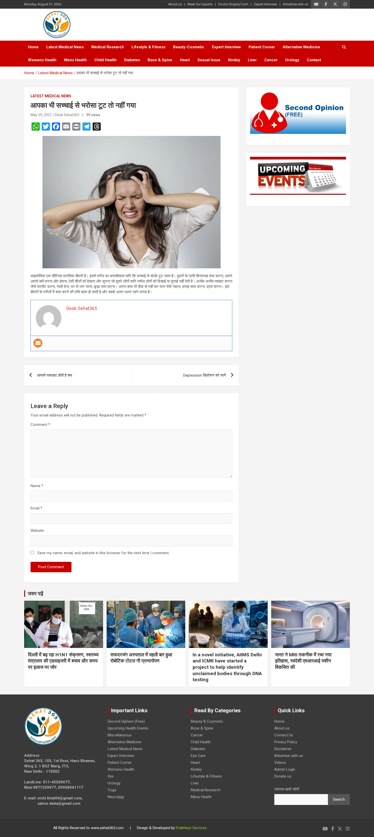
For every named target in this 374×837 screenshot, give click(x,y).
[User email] (37, 343)
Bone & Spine (160, 60)
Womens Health (42, 60)
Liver (252, 60)
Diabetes (132, 60)
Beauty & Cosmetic (207, 721)
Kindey (234, 60)
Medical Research (107, 47)
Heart (185, 60)
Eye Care (198, 755)
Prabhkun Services (191, 828)
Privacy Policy (285, 742)
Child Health (105, 60)
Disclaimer (283, 749)
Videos (280, 762)
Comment (40, 424)
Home (33, 47)
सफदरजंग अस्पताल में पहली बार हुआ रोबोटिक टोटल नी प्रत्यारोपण (141, 658)
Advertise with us (295, 4)
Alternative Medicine (301, 47)
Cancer (271, 60)
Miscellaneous (120, 735)
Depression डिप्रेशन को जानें (204, 375)
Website (37, 530)
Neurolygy (116, 797)
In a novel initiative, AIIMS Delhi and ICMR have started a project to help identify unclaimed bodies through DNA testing (227, 667)
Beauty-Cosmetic (188, 47)
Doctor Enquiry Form (233, 4)
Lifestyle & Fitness (148, 47)
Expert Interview (265, 4)
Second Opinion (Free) (126, 721)
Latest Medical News (65, 47)
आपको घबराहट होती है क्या (54, 375)
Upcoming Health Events (128, 728)
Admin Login (284, 769)
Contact (314, 60)
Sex (111, 776)
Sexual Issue (208, 60)
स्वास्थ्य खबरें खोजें (286, 789)
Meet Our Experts (200, 4)
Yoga (112, 790)
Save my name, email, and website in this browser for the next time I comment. (103, 553)
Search (339, 799)
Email (36, 508)
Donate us (282, 776)
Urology (292, 60)
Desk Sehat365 (67, 115)
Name (37, 486)
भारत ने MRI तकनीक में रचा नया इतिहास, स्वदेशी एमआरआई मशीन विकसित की (303, 661)
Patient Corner (262, 47)
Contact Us (283, 735)
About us (175, 4)
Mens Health (75, 60)
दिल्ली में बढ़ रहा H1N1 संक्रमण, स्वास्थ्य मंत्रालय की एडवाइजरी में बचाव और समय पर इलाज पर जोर (63, 661)
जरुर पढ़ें (35, 594)
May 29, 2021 (41, 115)
